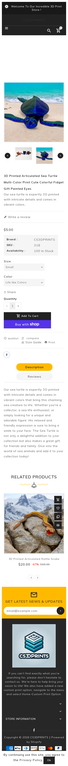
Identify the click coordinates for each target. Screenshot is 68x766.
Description (34, 367)
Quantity (10, 298)
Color (8, 276)
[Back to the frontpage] (34, 66)
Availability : (16, 250)
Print (51, 342)
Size (7, 261)
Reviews (34, 376)
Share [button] (11, 292)
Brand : (12, 239)
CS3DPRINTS (34, 20)
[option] (44, 155)
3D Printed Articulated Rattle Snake (34, 559)
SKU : (10, 245)
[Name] (60, 611)
